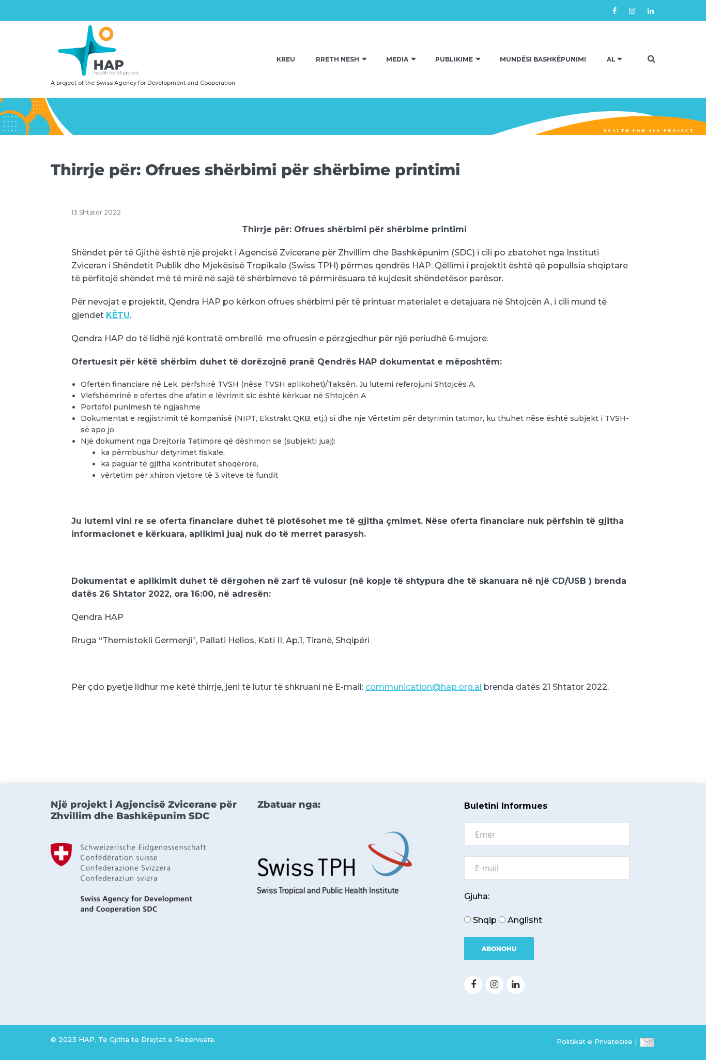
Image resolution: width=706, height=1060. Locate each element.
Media (397, 59)
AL (611, 59)
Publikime (454, 59)
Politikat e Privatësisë (595, 1041)
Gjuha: (476, 896)
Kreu (286, 59)
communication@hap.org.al (423, 687)
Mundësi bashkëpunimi (543, 59)
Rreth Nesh (337, 59)
